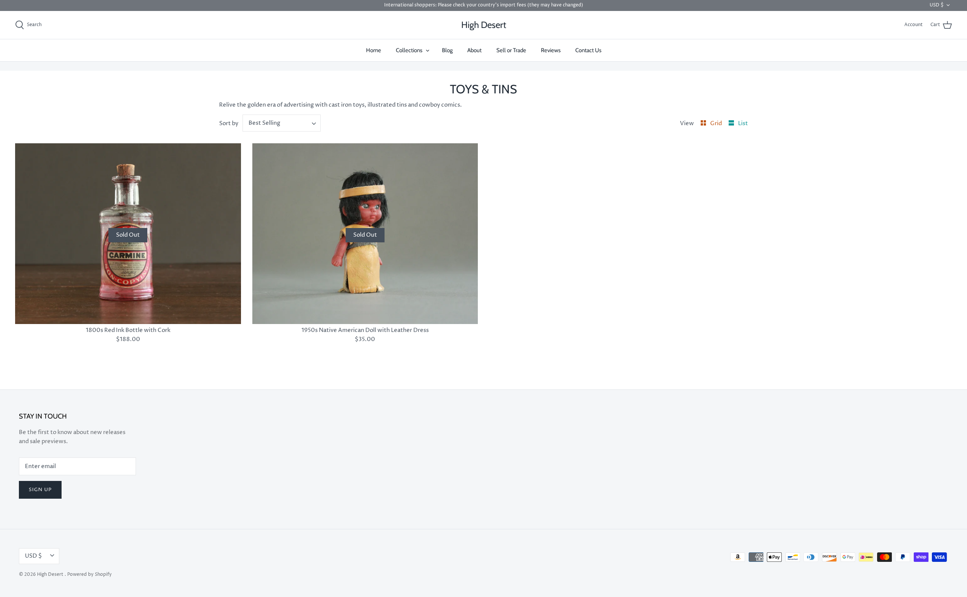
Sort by (228, 123)
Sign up (40, 489)
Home (373, 50)
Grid (716, 123)
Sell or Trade (511, 50)
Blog (447, 50)
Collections (409, 50)
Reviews (551, 50)
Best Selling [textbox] (264, 123)
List (743, 123)
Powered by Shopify (89, 574)
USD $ (937, 5)
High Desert (51, 574)
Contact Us (588, 50)
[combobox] (282, 123)
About (474, 50)
